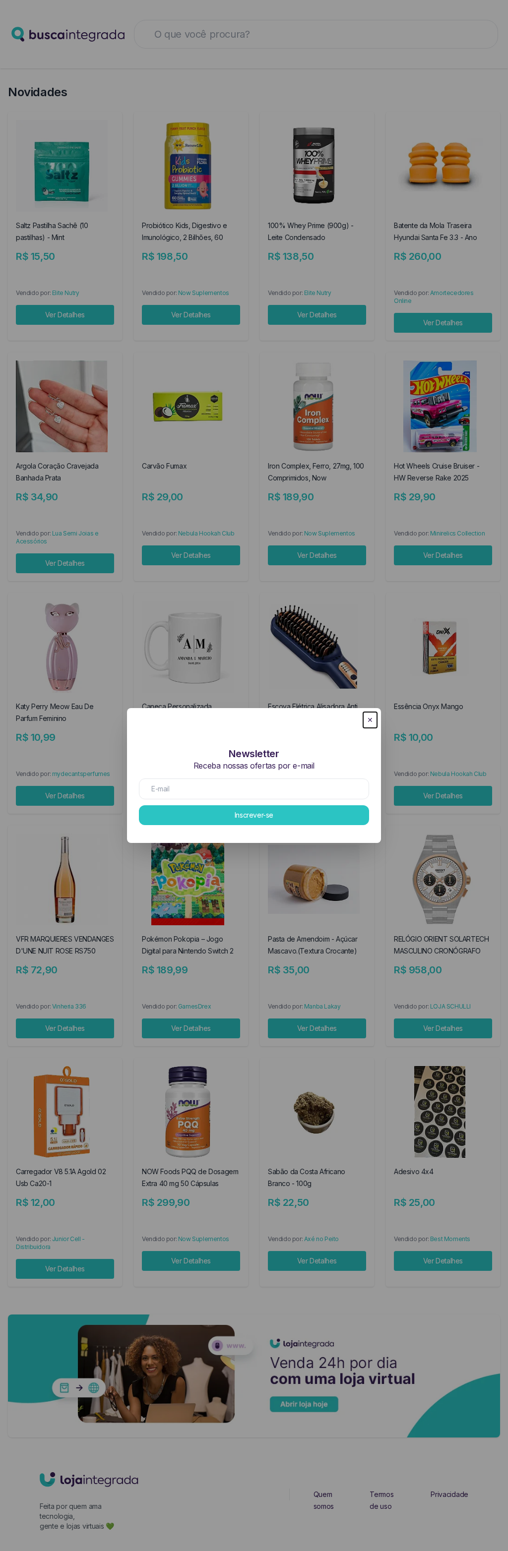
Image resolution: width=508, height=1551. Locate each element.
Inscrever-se (254, 815)
